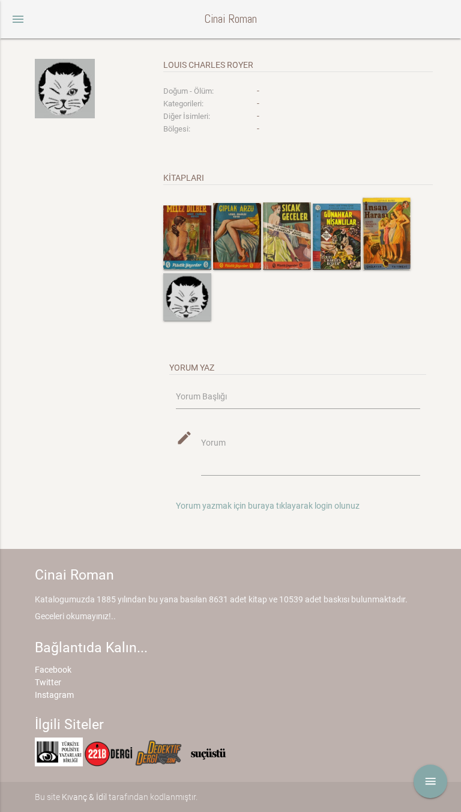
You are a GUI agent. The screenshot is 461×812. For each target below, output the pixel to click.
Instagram (54, 695)
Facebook (53, 669)
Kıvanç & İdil (84, 797)
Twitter (48, 682)
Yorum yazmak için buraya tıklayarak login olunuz (268, 506)
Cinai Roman (230, 18)
